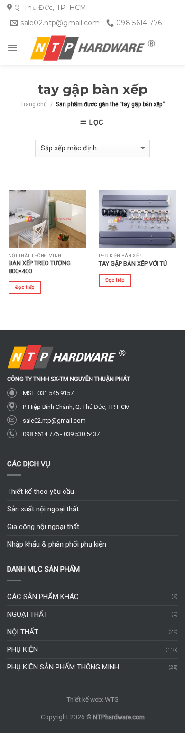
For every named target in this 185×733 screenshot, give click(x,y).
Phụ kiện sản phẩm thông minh (63, 667)
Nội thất (22, 632)
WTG (112, 699)
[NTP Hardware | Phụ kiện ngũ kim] (92, 48)
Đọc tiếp (24, 287)
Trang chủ (33, 104)
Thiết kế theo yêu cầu (40, 491)
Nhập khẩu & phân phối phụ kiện (56, 544)
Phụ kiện (22, 649)
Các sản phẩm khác (43, 597)
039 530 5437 (82, 433)
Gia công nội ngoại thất (43, 526)
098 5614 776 (41, 433)
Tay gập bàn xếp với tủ (133, 263)
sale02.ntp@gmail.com (54, 420)
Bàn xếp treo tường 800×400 (40, 267)
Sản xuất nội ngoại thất (43, 509)
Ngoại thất (27, 614)
